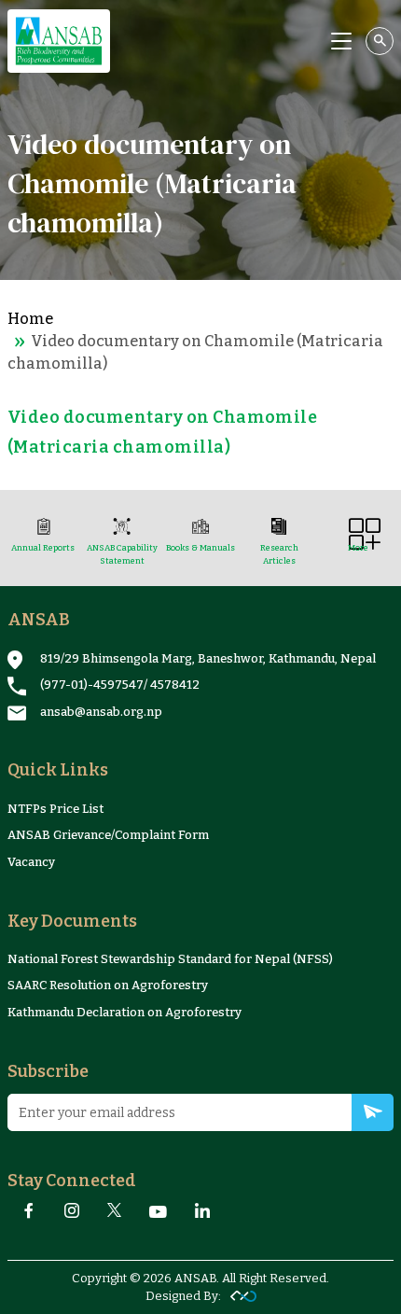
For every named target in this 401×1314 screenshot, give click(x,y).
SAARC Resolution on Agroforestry (107, 985)
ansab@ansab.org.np (101, 712)
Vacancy (31, 862)
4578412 (175, 685)
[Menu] (341, 41)
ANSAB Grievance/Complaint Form (108, 835)
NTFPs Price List (55, 809)
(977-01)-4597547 (92, 685)
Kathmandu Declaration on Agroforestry (124, 1012)
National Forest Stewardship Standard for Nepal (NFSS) (170, 959)
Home (30, 319)
